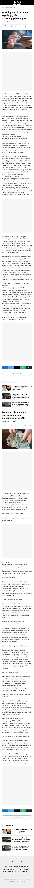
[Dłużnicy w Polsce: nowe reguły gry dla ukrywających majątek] (17, 39)
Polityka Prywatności (9, 871)
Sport (15, 869)
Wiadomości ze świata (21, 866)
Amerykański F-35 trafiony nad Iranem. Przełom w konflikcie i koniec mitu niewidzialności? (20, 404)
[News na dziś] (17, 2)
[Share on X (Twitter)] (12, 26)
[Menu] (3, 3)
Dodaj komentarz (17, 373)
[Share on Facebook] (5, 26)
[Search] (31, 3)
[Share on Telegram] (25, 26)
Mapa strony (13, 874)
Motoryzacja (7, 869)
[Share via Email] (18, 26)
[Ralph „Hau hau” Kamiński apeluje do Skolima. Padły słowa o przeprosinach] (6, 388)
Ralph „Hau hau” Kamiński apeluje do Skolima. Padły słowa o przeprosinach (22, 387)
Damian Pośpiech (6, 22)
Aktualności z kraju (10, 7)
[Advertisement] (17, 71)
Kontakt (26, 869)
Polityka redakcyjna (24, 871)
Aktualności (8, 866)
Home (3, 7)
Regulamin (22, 874)
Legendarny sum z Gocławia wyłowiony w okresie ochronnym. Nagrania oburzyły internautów (21, 396)
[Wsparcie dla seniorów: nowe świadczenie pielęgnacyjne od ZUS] (17, 439)
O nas (20, 869)
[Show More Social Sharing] (30, 26)
